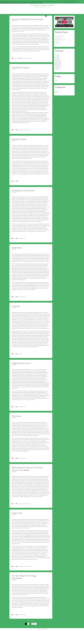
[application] (64, 22)
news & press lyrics (21, 238)
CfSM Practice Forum (21, 363)
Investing (26, 58)
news (18, 181)
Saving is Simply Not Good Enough (27, 19)
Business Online (19, 139)
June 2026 (57, 56)
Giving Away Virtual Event (23, 190)
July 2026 (57, 54)
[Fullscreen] (72, 26)
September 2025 (58, 66)
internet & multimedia (21, 614)
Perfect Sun (17, 513)
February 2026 (58, 60)
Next (35, 623)
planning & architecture (28, 566)
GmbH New (17, 248)
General (14, 58)
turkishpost (19, 353)
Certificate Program (20, 67)
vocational (28, 129)
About (56, 80)
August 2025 (57, 68)
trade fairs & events (21, 296)
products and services (21, 458)
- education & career (21, 129)
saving (30, 58)
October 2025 (58, 65)
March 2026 (57, 59)
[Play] (56, 26)
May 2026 (57, 57)
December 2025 (58, 63)
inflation (22, 58)
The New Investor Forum (42, 5)
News (18, 58)
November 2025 (58, 64)
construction (20, 566)
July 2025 (57, 69)
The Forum (17, 416)
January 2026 (58, 62)
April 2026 (57, 58)
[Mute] (70, 26)
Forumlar (16, 306)
